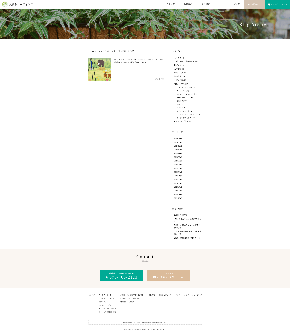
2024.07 (177, 165)
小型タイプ (181, 101)
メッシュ (180, 108)
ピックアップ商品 (181, 121)
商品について (179, 84)
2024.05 (177, 168)
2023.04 (177, 187)
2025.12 (177, 146)
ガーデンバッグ (182, 91)
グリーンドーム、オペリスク (187, 114)
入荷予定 (177, 69)
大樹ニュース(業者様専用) (184, 61)
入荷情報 (177, 58)
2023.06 (177, 179)
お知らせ (177, 76)
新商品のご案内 (180, 215)
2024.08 (177, 161)
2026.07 (177, 138)
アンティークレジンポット (186, 94)
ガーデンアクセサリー (185, 118)
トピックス (178, 80)
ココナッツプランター (184, 87)
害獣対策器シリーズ (184, 97)
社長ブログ (178, 73)
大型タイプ (181, 104)
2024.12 (177, 150)
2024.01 (177, 176)
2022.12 (177, 198)
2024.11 (177, 153)
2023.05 (177, 183)
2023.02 (177, 191)
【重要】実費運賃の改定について (187, 238)
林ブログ (177, 65)
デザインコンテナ (183, 111)
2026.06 (177, 142)
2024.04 (177, 172)
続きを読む (160, 79)
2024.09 (177, 157)
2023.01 (177, 194)
